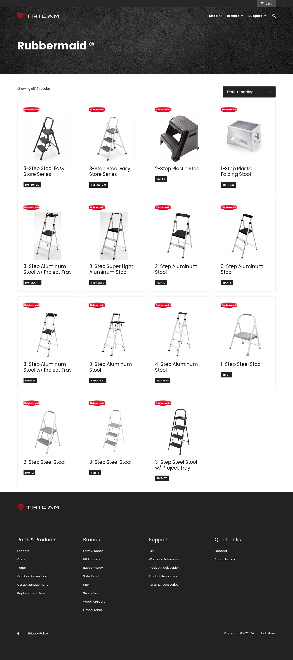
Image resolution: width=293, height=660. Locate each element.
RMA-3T (30, 380)
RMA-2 (161, 282)
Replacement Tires (31, 593)
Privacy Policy (38, 633)
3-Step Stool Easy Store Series (44, 171)
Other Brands (93, 610)
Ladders (23, 551)
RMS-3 (95, 472)
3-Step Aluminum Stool (242, 269)
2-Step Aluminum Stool (176, 269)
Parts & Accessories (163, 584)
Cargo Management (32, 584)
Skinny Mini (90, 593)
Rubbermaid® (93, 567)
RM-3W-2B (32, 184)
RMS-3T (162, 478)
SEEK (86, 584)
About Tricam (225, 559)
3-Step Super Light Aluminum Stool (111, 269)
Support (255, 16)
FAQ (152, 551)
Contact (221, 551)
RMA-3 (226, 282)
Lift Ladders (91, 559)
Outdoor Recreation (32, 576)
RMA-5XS (163, 380)
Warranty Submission (164, 559)
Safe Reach (91, 576)
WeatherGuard (94, 601)
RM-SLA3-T (32, 282)
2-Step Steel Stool (44, 462)
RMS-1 (226, 374)
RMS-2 (29, 472)
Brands (233, 16)
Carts (21, 559)
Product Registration (164, 567)
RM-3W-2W (98, 184)
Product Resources (163, 576)
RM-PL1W (228, 184)
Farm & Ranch (93, 551)
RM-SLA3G (97, 282)
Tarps (21, 567)
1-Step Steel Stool (241, 364)
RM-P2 (161, 179)
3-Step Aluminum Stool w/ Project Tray (48, 269)
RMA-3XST (98, 380)
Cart (268, 3)
